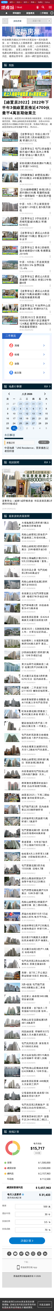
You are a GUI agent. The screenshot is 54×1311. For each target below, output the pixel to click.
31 (40, 403)
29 (27, 403)
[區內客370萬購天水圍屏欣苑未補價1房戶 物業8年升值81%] (27, 940)
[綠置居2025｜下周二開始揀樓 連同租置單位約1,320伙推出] (27, 798)
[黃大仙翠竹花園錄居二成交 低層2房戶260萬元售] (27, 667)
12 (27, 413)
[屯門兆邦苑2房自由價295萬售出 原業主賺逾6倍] (27, 964)
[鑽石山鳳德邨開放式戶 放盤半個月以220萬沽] (27, 881)
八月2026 (27, 394)
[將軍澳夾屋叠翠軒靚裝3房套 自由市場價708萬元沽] (27, 786)
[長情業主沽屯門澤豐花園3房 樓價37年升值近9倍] (27, 596)
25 (20, 423)
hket (19, 7)
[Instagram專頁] (33, 1254)
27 (14, 403)
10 (14, 413)
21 (40, 418)
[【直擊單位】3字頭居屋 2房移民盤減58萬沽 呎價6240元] (27, 221)
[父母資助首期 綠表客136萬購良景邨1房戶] (27, 1096)
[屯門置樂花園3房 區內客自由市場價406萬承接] (27, 833)
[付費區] (4, 2)
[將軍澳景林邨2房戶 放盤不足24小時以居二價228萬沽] (27, 1119)
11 (20, 413)
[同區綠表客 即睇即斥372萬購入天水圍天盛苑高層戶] (27, 1034)
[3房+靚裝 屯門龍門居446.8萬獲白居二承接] (27, 987)
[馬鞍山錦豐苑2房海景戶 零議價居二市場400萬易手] (27, 537)
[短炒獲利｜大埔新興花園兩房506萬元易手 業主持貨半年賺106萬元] (27, 643)
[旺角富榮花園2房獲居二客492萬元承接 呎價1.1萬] (27, 714)
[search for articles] (43, 7)
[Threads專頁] (39, 1254)
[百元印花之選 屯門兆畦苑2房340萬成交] (27, 573)
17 (14, 418)
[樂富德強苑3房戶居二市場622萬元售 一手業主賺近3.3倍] (27, 726)
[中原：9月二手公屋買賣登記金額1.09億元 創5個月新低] (27, 207)
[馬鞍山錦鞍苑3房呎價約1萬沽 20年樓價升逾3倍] (27, 549)
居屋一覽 (37, 20)
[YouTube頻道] (15, 1254)
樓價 (4, 1205)
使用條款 (17, 1307)
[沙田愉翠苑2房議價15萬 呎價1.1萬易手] (27, 821)
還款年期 (6, 1213)
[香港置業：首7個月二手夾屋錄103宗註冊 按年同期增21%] (27, 1011)
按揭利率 (6, 1221)
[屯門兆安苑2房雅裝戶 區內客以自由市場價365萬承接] (27, 1107)
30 (33, 403)
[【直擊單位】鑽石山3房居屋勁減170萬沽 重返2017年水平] (27, 236)
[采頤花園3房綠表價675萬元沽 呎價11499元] (27, 165)
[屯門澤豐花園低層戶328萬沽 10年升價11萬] (27, 893)
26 (7, 403)
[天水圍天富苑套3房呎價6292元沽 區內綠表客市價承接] (27, 679)
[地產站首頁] (7, 7)
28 (20, 403)
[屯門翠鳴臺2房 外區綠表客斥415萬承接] (27, 608)
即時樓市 (17, 12)
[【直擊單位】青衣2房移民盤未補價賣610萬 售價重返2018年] (27, 250)
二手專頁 (44, 12)
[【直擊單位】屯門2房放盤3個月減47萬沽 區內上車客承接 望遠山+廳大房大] (27, 152)
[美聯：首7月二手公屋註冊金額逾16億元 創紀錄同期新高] (27, 975)
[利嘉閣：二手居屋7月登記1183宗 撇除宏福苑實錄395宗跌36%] (27, 690)
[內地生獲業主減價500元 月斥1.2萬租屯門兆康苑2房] (27, 750)
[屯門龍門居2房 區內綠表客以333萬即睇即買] (27, 809)
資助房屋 (17, 21)
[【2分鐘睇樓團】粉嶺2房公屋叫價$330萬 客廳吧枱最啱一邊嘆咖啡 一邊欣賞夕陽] (27, 192)
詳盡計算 (26, 1240)
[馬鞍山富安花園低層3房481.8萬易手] (27, 1022)
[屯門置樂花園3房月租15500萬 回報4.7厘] (27, 869)
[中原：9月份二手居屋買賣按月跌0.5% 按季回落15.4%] (27, 265)
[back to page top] (46, 1295)
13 (33, 413)
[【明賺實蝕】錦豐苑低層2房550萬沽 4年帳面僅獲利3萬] (27, 178)
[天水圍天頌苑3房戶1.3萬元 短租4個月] (27, 952)
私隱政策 (6, 1307)
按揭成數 (6, 1228)
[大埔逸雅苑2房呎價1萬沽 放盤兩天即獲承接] (27, 525)
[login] (38, 7)
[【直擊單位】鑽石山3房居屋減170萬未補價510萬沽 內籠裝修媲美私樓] (27, 294)
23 (7, 423)
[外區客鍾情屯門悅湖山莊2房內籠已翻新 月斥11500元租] (27, 774)
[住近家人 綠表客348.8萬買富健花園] (27, 999)
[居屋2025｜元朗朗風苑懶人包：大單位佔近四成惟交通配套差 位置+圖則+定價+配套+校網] (27, 631)
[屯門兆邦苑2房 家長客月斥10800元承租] (27, 1046)
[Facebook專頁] (9, 1254)
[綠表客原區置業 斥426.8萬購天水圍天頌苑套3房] (27, 620)
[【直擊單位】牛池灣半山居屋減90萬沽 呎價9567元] (27, 307)
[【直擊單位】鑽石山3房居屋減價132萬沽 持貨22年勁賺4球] (27, 279)
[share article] (42, 529)
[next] (45, 394)
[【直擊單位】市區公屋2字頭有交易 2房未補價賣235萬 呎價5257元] (27, 139)
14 (40, 413)
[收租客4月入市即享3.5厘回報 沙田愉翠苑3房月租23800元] (27, 856)
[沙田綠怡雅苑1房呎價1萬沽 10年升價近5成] (27, 655)
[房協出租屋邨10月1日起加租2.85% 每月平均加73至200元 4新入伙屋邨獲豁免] (27, 916)
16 (7, 418)
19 (27, 418)
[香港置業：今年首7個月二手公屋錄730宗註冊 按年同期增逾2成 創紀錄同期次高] (27, 845)
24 (14, 423)
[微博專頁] (21, 1254)
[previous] (9, 394)
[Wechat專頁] (27, 1254)
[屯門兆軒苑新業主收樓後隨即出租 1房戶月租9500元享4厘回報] (27, 737)
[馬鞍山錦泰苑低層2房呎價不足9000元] (27, 584)
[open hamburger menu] (50, 7)
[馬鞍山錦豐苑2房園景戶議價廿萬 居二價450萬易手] (27, 905)
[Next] (51, 12)
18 (20, 418)
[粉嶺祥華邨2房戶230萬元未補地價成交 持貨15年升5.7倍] (27, 928)
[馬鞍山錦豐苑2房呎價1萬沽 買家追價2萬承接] (27, 762)
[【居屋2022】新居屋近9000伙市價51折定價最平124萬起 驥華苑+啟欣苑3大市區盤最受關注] (27, 322)
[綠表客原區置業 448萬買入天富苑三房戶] (27, 1084)
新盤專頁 (30, 12)
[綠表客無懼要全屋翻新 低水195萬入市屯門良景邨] (27, 702)
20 (33, 418)
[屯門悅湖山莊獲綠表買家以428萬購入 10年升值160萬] (27, 1071)
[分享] (50, 131)
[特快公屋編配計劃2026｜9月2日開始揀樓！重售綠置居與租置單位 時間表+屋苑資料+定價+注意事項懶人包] (27, 561)
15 (46, 413)
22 (46, 418)
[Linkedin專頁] (45, 1254)
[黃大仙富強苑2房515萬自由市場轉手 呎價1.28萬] (27, 1058)
